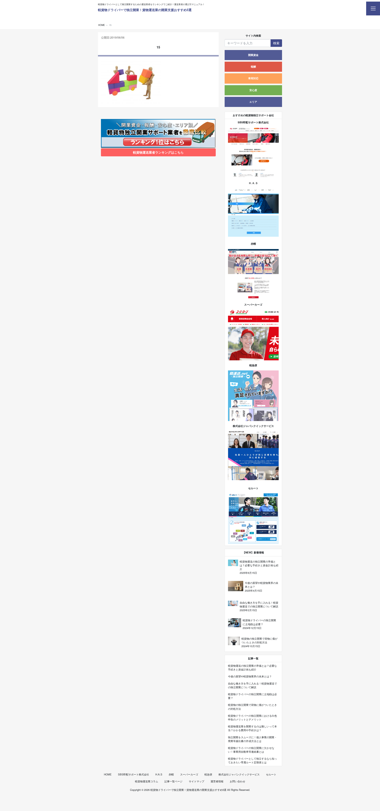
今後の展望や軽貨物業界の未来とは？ (250, 676)
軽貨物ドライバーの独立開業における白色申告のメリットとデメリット (252, 717)
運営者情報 (217, 781)
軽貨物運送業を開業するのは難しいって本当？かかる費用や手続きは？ (252, 728)
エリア (253, 102)
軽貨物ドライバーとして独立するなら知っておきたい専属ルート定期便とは (252, 760)
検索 (276, 43)
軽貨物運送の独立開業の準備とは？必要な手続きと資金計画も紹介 (252, 667)
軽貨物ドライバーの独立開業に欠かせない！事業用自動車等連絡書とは (251, 749)
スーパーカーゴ (189, 774)
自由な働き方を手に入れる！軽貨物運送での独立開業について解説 (252, 685)
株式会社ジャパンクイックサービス (239, 774)
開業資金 (253, 55)
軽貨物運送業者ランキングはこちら (158, 152)
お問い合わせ (237, 781)
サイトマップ (196, 781)
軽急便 (208, 774)
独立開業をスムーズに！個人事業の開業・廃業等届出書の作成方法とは (252, 739)
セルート (271, 774)
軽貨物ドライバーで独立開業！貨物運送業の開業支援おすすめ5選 (145, 10)
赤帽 (171, 774)
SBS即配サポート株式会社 (133, 774)
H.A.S (158, 774)
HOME (108, 774)
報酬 (253, 66)
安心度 (253, 90)
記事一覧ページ (173, 781)
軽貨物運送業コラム (146, 781)
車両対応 (253, 78)
